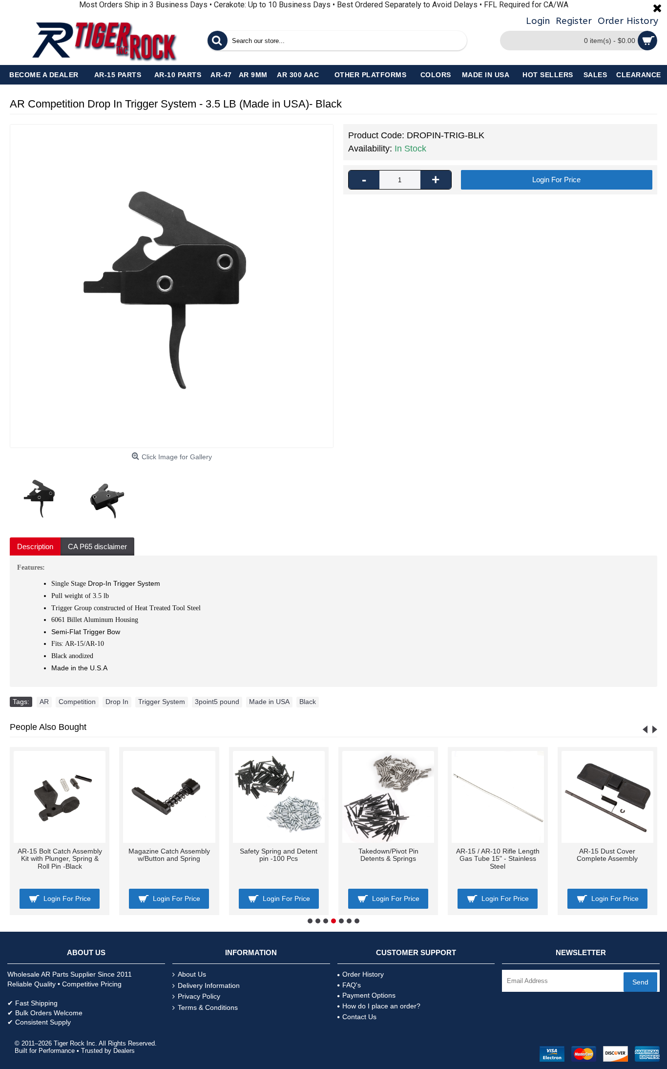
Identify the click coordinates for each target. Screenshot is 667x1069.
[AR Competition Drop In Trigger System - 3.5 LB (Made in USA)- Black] (172, 286)
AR (44, 702)
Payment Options (369, 995)
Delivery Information (209, 985)
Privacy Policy (199, 996)
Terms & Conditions (208, 1007)
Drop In (116, 702)
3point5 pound (217, 702)
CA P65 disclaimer (97, 546)
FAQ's (351, 985)
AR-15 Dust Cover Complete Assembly (607, 854)
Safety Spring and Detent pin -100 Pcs (278, 854)
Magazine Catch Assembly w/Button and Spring (169, 854)
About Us (192, 974)
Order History (363, 974)
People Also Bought (48, 727)
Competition (77, 702)
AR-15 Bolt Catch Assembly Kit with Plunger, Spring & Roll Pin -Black (60, 858)
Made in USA (269, 702)
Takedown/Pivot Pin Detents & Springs (388, 854)
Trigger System (161, 702)
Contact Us (359, 1017)
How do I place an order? (381, 1006)
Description (35, 546)
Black (307, 702)
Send (640, 982)
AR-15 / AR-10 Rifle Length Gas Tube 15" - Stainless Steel (498, 858)
